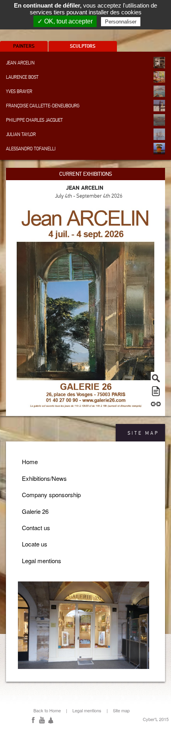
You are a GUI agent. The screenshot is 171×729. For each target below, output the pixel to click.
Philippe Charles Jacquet (34, 120)
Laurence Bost (22, 77)
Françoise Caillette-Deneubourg (43, 106)
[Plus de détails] (156, 403)
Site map (121, 710)
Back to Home (47, 710)
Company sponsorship (51, 494)
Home (30, 461)
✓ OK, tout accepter (65, 21)
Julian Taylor (21, 134)
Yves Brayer (19, 91)
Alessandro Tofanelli (31, 149)
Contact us (36, 527)
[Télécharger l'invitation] (156, 391)
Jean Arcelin (20, 63)
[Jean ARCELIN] (85, 307)
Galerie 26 (35, 511)
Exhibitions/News (44, 478)
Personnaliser (120, 22)
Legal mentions (41, 560)
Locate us (34, 544)
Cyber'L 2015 (156, 719)
